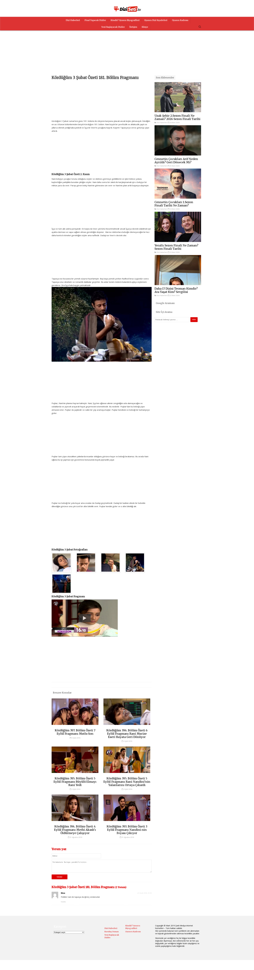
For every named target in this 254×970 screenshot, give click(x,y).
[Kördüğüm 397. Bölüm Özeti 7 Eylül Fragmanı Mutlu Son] (75, 726)
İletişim (133, 27)
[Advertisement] (127, 56)
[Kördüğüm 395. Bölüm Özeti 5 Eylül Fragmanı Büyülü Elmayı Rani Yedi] (75, 774)
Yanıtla (63, 902)
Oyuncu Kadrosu (180, 20)
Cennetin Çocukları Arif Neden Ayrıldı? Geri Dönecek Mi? (176, 160)
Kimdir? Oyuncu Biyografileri (125, 20)
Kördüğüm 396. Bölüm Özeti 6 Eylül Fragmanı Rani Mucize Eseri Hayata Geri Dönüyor (127, 734)
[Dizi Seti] (127, 9)
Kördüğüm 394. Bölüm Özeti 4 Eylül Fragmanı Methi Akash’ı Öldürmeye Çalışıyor (75, 830)
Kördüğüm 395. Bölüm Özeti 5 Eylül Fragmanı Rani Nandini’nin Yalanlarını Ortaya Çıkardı (126, 782)
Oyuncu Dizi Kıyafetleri (155, 20)
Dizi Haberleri (73, 20)
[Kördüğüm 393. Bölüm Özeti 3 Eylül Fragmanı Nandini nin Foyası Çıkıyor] (126, 822)
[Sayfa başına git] (249, 966)
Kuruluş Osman (111, 931)
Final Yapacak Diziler (95, 20)
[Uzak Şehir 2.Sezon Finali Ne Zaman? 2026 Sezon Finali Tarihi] (178, 97)
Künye (145, 27)
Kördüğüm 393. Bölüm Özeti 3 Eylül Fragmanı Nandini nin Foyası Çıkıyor (127, 830)
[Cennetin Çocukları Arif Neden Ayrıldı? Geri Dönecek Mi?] (178, 140)
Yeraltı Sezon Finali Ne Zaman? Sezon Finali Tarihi (176, 247)
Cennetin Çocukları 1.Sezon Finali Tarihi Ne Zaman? (174, 203)
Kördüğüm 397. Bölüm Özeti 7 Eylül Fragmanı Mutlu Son (75, 732)
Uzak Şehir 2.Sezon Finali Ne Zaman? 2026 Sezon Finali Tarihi (177, 117)
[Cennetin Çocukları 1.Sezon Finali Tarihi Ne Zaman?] (178, 184)
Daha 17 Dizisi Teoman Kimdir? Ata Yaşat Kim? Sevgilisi (176, 290)
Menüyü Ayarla (150, 965)
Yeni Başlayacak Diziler (113, 27)
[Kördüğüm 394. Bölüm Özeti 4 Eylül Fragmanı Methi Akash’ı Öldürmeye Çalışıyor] (75, 822)
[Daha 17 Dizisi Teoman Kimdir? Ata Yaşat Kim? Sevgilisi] (178, 270)
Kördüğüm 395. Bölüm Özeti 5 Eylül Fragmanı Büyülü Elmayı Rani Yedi (75, 782)
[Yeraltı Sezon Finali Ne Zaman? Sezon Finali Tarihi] (178, 227)
